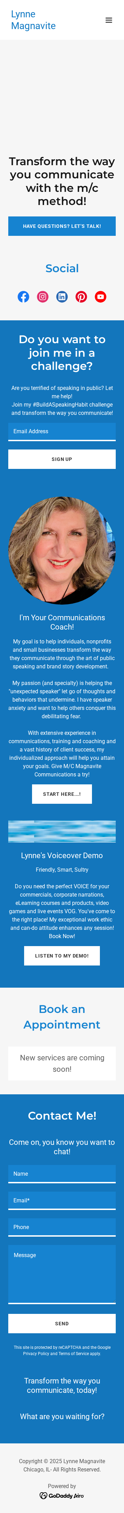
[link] (46, 27)
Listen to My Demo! (62, 956)
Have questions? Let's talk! (62, 226)
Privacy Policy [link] (36, 1353)
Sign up (62, 459)
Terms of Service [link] (74, 1353)
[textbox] (62, 432)
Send (62, 1323)
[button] (109, 20)
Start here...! (62, 794)
